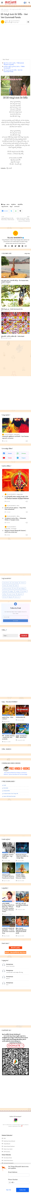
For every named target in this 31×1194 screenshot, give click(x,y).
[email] (26, 246)
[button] (29, 2)
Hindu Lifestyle (15, 583)
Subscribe (22, 1190)
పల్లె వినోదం (20, 204)
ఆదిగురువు (5, 591)
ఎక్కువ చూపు (27, 253)
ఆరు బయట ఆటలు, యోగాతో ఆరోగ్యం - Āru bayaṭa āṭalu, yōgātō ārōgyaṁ (15, 281)
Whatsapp (16, 211)
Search (24, 635)
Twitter (11, 211)
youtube (10, 458)
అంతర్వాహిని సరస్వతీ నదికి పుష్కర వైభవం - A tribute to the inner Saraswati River (8, 931)
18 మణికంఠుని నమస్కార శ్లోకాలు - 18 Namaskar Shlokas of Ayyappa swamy (15, 519)
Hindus (4, 585)
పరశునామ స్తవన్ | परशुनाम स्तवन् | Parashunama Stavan (8, 876)
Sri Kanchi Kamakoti (8, 1163)
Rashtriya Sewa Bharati (9, 1141)
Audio (5, 785)
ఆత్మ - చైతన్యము (22, 588)
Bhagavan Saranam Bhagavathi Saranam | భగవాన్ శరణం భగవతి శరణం (15, 531)
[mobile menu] (2, 2)
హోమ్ (2, 9)
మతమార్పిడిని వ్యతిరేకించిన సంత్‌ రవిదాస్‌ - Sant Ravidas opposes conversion (15, 437)
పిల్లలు (11, 206)
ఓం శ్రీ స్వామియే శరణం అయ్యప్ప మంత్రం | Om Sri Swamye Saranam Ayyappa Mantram (17, 497)
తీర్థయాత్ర (10, 597)
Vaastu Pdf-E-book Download (9, 796)
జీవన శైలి (5, 597)
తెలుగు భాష (17, 597)
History (16, 585)
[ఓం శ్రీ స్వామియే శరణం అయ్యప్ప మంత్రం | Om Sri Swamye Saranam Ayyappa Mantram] (15, 480)
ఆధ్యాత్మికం (11, 591)
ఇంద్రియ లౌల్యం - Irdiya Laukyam (7, 718)
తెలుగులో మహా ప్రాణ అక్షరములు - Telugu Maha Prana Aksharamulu (15, 508)
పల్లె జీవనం (13, 204)
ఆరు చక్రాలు (24, 591)
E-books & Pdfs (7, 790)
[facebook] (5, 246)
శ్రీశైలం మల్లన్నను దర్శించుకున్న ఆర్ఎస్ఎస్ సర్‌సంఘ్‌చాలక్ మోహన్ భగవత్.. (21, 931)
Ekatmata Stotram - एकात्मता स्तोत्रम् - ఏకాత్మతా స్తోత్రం (22, 856)
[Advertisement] (15, 41)
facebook (10, 453)
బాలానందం (6, 9)
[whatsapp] (9, 246)
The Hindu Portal (8, 1158)
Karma (15, 588)
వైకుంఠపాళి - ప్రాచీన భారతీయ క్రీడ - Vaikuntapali (12, 336)
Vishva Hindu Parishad (9, 1146)
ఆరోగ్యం (4, 594)
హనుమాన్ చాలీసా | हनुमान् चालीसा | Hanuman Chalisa (20, 876)
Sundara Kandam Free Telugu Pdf (11, 793)
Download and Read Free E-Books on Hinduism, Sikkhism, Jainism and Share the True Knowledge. (15, 773)
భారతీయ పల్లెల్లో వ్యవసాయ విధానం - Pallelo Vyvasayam (14, 67)
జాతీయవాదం (20, 594)
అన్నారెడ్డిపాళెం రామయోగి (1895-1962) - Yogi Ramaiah (8, 856)
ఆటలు (8, 204)
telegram (24, 458)
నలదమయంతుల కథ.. (21, 717)
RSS (5, 1138)
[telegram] (12, 246)
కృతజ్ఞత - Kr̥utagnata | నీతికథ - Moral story (21, 736)
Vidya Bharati (7, 1144)
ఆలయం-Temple (11, 594)
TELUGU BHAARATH (14, 237)
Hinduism (23, 583)
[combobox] (11, 1182)
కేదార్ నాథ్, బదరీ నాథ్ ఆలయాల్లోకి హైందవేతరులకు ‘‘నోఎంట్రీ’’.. (22, 905)
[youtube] (19, 246)
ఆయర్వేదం (18, 591)
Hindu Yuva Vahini (8, 1149)
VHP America (7, 1151)
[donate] (22, 246)
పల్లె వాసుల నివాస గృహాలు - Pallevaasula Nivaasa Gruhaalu (14, 64)
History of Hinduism (7, 588)
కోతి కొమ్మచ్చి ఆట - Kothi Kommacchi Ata (12, 309)
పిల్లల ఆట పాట (5, 206)
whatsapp (24, 453)
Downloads (6, 788)
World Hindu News (8, 1160)
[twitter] (15, 246)
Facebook (6, 211)
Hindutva (10, 585)
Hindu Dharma (6, 583)
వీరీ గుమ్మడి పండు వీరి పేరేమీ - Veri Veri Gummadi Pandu (13, 71)
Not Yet (8, 1190)
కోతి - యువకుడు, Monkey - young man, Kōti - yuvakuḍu (8, 737)
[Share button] (20, 211)
